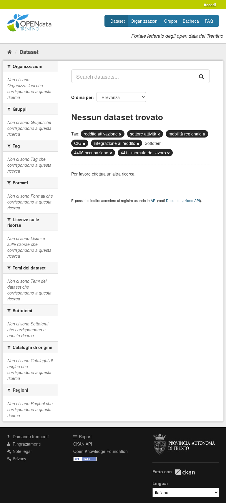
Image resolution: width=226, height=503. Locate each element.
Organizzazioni (144, 21)
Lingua (159, 483)
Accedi (210, 4)
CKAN (185, 472)
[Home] (9, 51)
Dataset (117, 21)
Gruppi (170, 21)
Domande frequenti (30, 436)
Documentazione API (183, 200)
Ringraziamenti (26, 444)
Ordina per (81, 97)
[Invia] (202, 76)
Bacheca (191, 21)
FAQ (209, 21)
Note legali (21, 451)
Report (85, 436)
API (153, 200)
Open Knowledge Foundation (100, 451)
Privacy (18, 458)
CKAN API (82, 444)
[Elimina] (120, 134)
